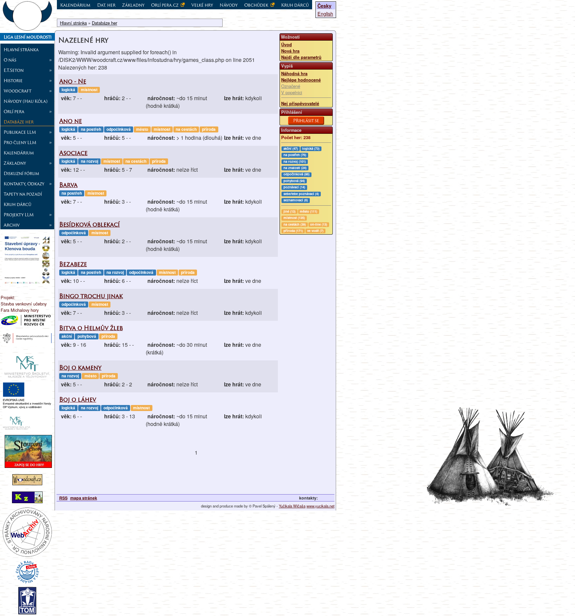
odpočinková (118, 129)
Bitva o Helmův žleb (91, 327)
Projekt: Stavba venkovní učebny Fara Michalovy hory (24, 303)
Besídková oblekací (89, 224)
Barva (68, 184)
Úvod (286, 45)
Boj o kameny (80, 367)
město (142, 129)
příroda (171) (293, 230)
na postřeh (91, 129)
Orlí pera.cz (165, 5)
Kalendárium (19, 152)
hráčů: (112, 98)
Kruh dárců (17, 204)
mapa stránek (83, 498)
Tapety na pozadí (23, 194)
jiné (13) (289, 211)
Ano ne (70, 120)
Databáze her (19, 121)
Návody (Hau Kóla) (26, 101)
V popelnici (291, 92)
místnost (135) (294, 217)
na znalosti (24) (295, 167)
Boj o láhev (77, 399)
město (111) (308, 211)
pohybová (87, 336)
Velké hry (202, 5)
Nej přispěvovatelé (300, 103)
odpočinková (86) (296, 174)
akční (67, 336)
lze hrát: (234, 98)
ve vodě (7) (315, 230)
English (325, 13)
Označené (290, 86)
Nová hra (290, 51)
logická (68, 90)
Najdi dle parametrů (301, 57)
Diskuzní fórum (21, 173)
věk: (66, 98)
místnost (89, 90)
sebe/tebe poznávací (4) (301, 193)
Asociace (73, 152)
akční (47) (291, 148)
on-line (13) (318, 224)
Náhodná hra (294, 74)
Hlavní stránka (21, 49)
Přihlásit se (306, 120)
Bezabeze (73, 264)
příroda (209, 129)
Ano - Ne (72, 81)
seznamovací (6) (296, 200)
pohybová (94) (294, 180)
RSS (63, 498)
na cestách (186, 129)
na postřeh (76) (295, 154)
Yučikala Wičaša (292, 506)
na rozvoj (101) (295, 161)
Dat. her (106, 5)
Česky (324, 5)
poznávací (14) (294, 187)
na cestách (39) (295, 224)
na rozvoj (89, 161)
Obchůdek (256, 5)
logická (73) (310, 148)
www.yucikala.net (320, 506)
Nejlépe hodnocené (301, 80)
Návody (229, 5)
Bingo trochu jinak (91, 296)
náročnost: (161, 98)
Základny (133, 5)
